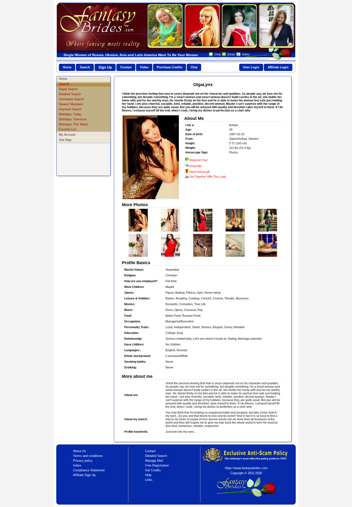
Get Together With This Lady (207, 176)
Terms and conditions (88, 456)
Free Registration (157, 465)
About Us (79, 451)
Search (85, 67)
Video (246, 54)
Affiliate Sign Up (84, 475)
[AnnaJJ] (202, 26)
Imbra (77, 465)
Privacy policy (83, 460)
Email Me (195, 166)
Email (231, 54)
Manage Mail (154, 460)
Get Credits (153, 470)
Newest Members (71, 104)
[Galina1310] (276, 26)
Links (149, 480)
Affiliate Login (278, 67)
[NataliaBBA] (165, 26)
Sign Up (105, 67)
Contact (125, 67)
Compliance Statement (89, 470)
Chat (217, 54)
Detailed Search (70, 94)
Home (67, 67)
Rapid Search (68, 89)
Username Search (71, 99)
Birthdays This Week (73, 124)
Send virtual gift (199, 172)
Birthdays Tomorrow (72, 119)
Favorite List (67, 129)
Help (148, 475)
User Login (251, 67)
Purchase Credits (169, 67)
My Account (67, 134)
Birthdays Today (70, 114)
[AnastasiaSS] (239, 26)
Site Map (65, 140)
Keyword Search (70, 109)
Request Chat (198, 160)
